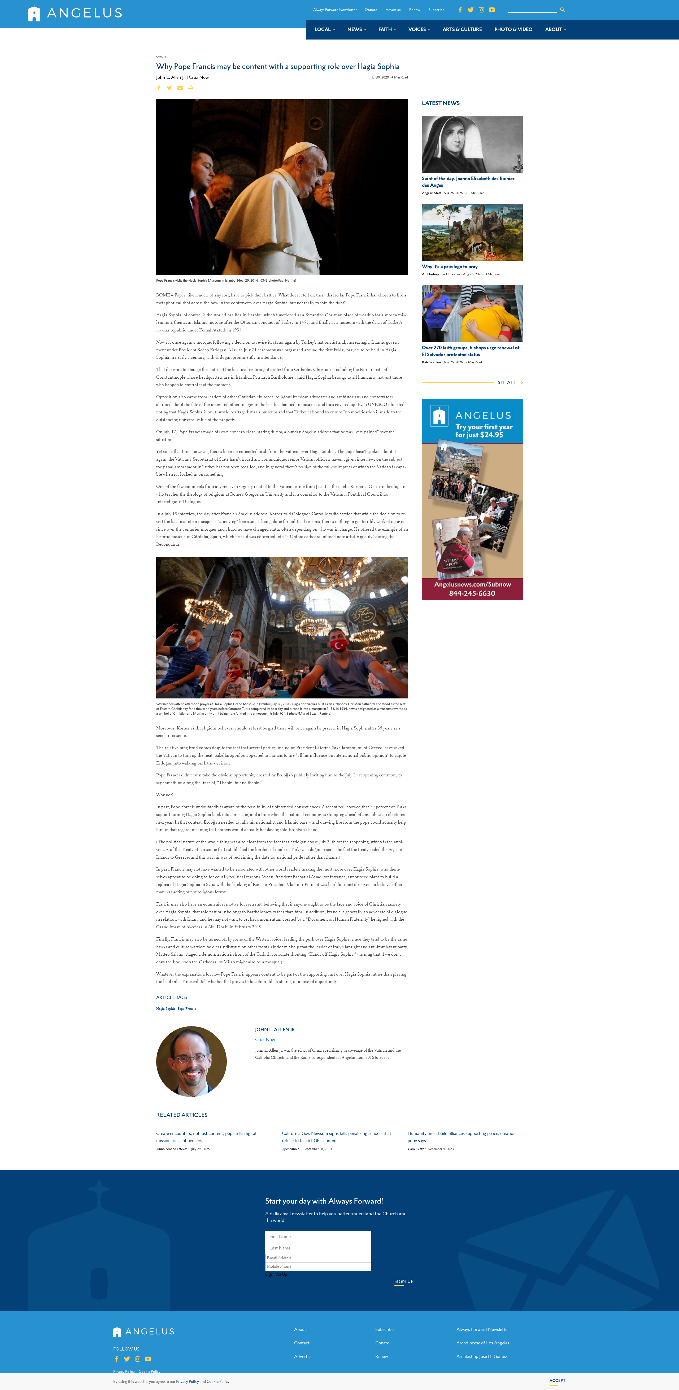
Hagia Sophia (166, 1008)
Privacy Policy (187, 1381)
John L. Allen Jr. (171, 77)
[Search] (562, 10)
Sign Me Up (276, 1274)
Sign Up (404, 1281)
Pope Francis (187, 1008)
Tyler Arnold (290, 1149)
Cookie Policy (149, 1371)
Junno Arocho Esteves (171, 1149)
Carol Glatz (416, 1149)
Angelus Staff (431, 193)
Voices (162, 57)
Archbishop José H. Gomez (441, 274)
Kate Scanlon (431, 362)
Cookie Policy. (218, 1381)
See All (507, 382)
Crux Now (199, 77)
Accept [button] (558, 1380)
